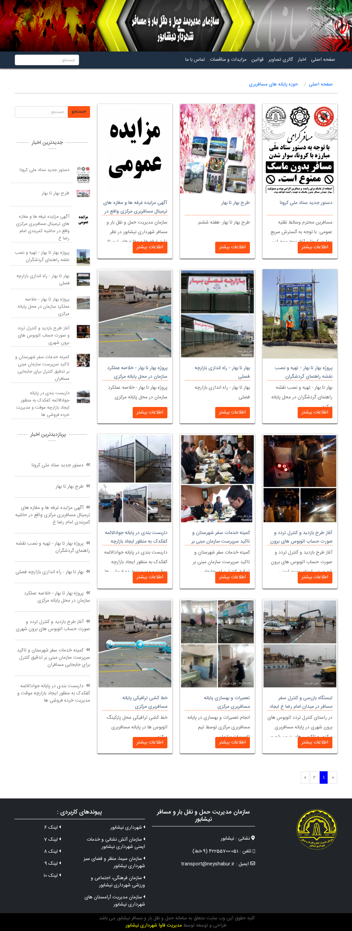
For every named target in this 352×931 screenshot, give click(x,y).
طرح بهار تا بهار (235, 203)
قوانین (257, 60)
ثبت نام (314, 8)
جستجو (79, 111)
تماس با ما (195, 60)
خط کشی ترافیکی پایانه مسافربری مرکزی (144, 702)
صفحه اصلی (323, 60)
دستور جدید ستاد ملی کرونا (306, 203)
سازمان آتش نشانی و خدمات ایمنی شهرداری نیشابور (116, 843)
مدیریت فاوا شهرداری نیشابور (153, 925)
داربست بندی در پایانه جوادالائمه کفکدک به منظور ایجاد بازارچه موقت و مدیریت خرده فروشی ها (135, 541)
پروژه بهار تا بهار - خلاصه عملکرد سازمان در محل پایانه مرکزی (137, 372)
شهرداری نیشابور (126, 828)
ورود (330, 8)
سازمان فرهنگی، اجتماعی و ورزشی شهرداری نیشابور (118, 881)
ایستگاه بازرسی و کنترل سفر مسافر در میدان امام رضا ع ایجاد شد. (301, 706)
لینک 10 (51, 876)
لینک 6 (51, 828)
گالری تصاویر (280, 60)
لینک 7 (51, 840)
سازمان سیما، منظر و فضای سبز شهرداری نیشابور (114, 862)
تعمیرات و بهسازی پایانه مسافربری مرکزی (227, 702)
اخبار (302, 60)
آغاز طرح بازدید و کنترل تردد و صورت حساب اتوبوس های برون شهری (301, 541)
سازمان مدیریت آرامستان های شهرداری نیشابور (115, 901)
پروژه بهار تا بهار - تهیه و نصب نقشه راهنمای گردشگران (303, 372)
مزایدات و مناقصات (228, 60)
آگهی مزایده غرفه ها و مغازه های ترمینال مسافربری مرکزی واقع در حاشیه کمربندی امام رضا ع (135, 211)
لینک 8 (51, 852)
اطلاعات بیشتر (314, 247)
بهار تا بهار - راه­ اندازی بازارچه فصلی (42, 279)
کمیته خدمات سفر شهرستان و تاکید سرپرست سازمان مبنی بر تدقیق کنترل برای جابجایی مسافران (42, 368)
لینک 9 (52, 864)
